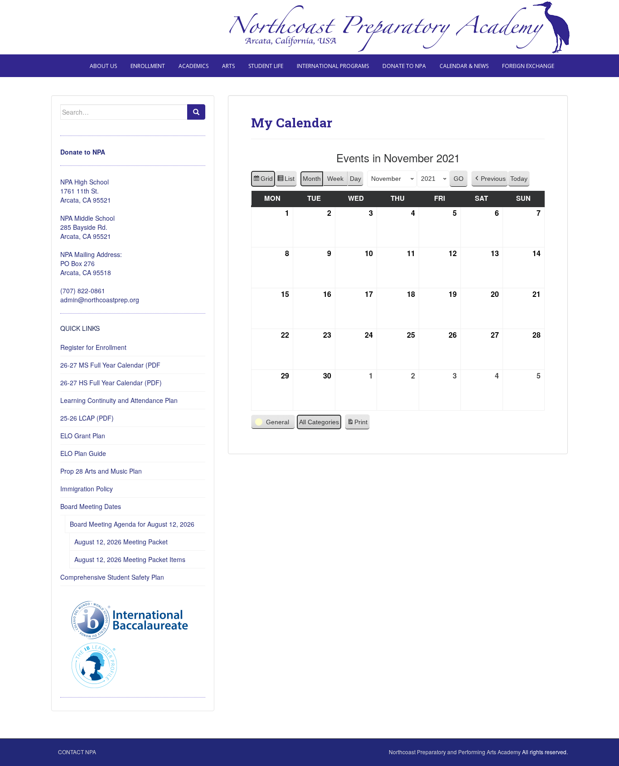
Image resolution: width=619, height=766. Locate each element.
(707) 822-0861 (82, 290)
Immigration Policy (86, 488)
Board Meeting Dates (90, 506)
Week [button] (335, 178)
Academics (193, 66)
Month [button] (312, 178)
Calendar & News (464, 66)
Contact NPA (77, 752)
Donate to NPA (404, 66)
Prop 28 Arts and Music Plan (101, 470)
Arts (228, 66)
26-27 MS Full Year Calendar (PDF (110, 364)
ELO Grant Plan (82, 435)
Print (357, 424)
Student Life (265, 66)
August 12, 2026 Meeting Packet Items (129, 559)
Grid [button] (263, 181)
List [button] (286, 181)
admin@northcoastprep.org (99, 299)
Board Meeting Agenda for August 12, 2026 (132, 523)
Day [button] (355, 178)
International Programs (333, 66)
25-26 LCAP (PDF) (87, 417)
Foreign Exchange (528, 66)
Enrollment (148, 66)
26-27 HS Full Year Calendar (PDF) (111, 382)
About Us (103, 66)
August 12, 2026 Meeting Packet (121, 541)
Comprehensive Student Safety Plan (112, 577)
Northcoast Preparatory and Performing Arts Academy (455, 752)
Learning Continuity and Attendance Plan (119, 400)
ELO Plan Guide (83, 453)
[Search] (196, 112)
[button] (489, 179)
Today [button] (518, 178)
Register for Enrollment (93, 347)
